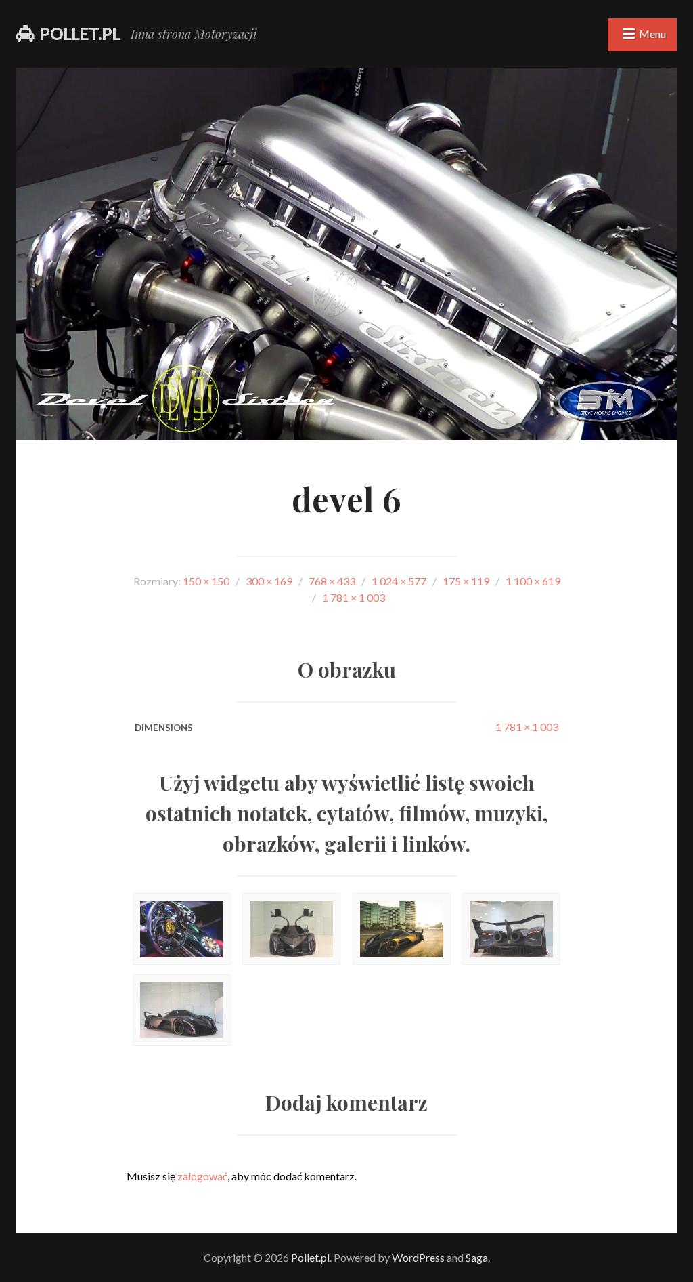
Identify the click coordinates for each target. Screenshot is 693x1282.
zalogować (202, 1176)
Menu (652, 33)
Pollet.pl (80, 33)
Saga (477, 1257)
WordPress (418, 1257)
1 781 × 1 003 (526, 726)
